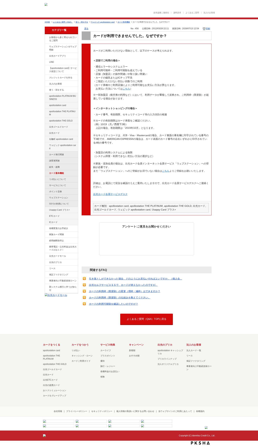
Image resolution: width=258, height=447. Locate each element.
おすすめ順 (134, 355)
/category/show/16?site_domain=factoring (46, 262)
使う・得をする (82, 22)
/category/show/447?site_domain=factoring (46, 96)
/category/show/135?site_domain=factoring (46, 47)
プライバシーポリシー (76, 411)
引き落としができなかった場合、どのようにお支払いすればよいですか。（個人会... (135, 278)
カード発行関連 (56, 154)
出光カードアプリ (57, 56)
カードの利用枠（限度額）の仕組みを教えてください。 (119, 297)
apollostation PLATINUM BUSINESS (62, 97)
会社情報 (58, 411)
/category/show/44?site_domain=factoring (46, 121)
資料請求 (177, 13)
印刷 (208, 28)
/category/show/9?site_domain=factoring (46, 90)
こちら (126, 88)
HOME (47, 22)
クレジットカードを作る (60, 77)
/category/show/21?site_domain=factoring (46, 84)
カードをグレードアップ (54, 395)
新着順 (132, 350)
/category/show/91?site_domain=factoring (46, 145)
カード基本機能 (124, 22)
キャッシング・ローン (82, 355)
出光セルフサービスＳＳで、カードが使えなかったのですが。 (123, 285)
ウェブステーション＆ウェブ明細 (63, 48)
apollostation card (57, 105)
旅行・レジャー (107, 366)
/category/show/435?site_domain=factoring (46, 56)
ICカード (53, 222)
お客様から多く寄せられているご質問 (63, 39)
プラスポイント (107, 355)
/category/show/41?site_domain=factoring (46, 111)
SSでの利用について (59, 204)
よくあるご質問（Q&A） (63, 22)
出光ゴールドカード (58, 127)
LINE (51, 62)
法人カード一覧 (193, 350)
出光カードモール (57, 256)
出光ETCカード (50, 380)
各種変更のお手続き (58, 228)
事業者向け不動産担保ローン (63, 280)
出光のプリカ (55, 262)
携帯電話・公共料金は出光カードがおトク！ (63, 248)
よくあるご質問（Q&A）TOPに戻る (146, 319)
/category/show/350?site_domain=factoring (46, 287)
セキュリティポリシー (101, 411)
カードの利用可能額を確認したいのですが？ (113, 303)
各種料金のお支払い (109, 371)
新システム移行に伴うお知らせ (63, 288)
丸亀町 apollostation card (61, 139)
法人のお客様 (209, 13)
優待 (102, 361)
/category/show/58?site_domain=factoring (46, 127)
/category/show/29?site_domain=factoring (46, 105)
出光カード (54, 133)
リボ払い (76, 350)
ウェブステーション (58, 197)
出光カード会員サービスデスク (110, 194)
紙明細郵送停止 (56, 240)
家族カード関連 (56, 234)
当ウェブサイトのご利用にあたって (175, 411)
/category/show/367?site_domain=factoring (46, 210)
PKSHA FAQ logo (200, 443)
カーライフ (105, 350)
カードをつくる (51, 344)
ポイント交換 (55, 191)
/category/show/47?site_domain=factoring (46, 133)
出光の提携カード (51, 385)
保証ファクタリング (58, 274)
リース (52, 268)
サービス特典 (107, 344)
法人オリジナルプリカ (168, 364)
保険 (102, 377)
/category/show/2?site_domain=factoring (46, 78)
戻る (86, 28)
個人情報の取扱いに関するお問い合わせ (135, 411)
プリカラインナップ (167, 359)
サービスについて (57, 185)
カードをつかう (80, 344)
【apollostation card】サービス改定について (63, 70)
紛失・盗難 (54, 167)
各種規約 (200, 411)
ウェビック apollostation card (103, 22)
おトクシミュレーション (54, 390)
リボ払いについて (57, 179)
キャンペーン (136, 344)
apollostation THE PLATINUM (62, 113)
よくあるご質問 (192, 13)
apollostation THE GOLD (61, 121)
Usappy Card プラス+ (59, 210)
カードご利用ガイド (81, 361)
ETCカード (54, 216)
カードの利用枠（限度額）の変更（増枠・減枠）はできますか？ (124, 291)
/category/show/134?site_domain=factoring (46, 37)
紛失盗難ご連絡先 (161, 13)
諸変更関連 (54, 160)
